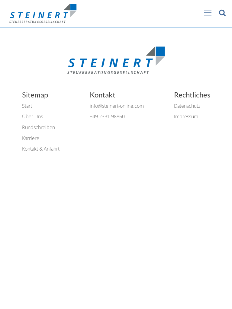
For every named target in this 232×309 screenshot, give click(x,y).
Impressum (186, 116)
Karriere (30, 138)
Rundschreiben (38, 127)
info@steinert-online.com (117, 106)
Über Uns (32, 116)
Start (27, 106)
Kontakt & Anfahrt (41, 148)
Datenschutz (187, 106)
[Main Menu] (208, 13)
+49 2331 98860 (107, 116)
